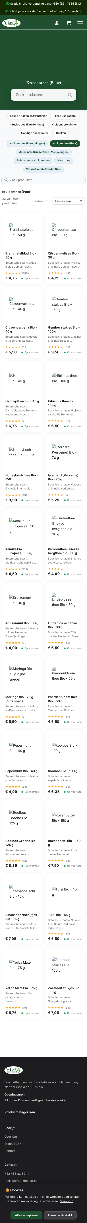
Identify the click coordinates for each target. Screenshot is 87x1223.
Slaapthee (63, 160)
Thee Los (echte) (66, 115)
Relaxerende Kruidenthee (33, 160)
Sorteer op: (41, 201)
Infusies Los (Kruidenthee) (27, 124)
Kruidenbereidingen (64, 124)
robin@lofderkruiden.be (20, 1180)
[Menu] (80, 23)
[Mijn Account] (56, 23)
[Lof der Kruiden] (11, 23)
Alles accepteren (26, 1215)
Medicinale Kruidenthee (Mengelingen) (44, 152)
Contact (9, 1151)
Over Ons (11, 1136)
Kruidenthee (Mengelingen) (27, 143)
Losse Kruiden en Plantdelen (28, 115)
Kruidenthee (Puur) (65, 143)
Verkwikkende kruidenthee (43, 169)
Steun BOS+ (12, 1143)
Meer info (66, 1201)
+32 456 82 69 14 (16, 1173)
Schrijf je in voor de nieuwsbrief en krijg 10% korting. (45, 11)
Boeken (61, 133)
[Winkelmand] (68, 23)
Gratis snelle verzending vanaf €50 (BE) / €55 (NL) (45, 3)
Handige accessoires (35, 133)
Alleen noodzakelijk (60, 1215)
